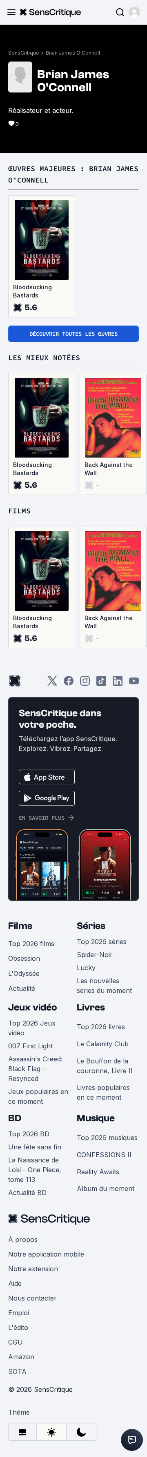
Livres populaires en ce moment (103, 1092)
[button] (134, 12)
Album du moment (105, 1188)
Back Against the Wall (109, 468)
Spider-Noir (95, 955)
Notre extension (33, 1269)
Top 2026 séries (102, 942)
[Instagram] (85, 683)
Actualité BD (27, 1192)
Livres (91, 1007)
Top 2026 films (31, 944)
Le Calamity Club (103, 1044)
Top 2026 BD (28, 1134)
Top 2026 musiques (107, 1137)
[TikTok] (101, 683)
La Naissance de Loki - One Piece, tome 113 (34, 1170)
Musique (96, 1118)
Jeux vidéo (32, 1007)
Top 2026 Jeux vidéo (32, 1028)
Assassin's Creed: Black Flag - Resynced (35, 1069)
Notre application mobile (46, 1254)
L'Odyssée (24, 973)
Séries (91, 925)
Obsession (24, 958)
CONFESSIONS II (104, 1155)
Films (20, 925)
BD (14, 1118)
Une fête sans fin (34, 1147)
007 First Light (30, 1046)
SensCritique (23, 53)
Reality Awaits (98, 1172)
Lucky (86, 968)
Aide (15, 1283)
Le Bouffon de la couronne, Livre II (105, 1066)
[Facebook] (69, 683)
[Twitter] (52, 683)
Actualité (21, 988)
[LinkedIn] (117, 683)
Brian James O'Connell (73, 53)
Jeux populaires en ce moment (38, 1096)
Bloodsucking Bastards (32, 291)
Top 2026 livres (101, 1027)
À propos (23, 1239)
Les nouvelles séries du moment (104, 986)
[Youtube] (134, 683)
